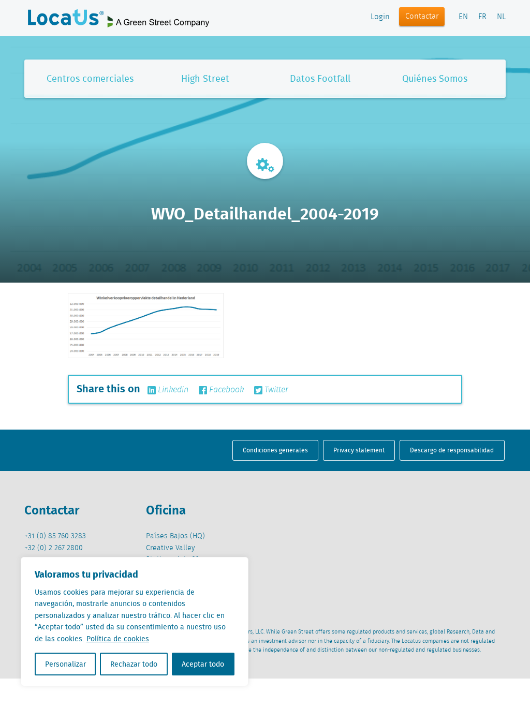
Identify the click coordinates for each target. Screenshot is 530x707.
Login (380, 17)
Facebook (225, 390)
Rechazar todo (133, 664)
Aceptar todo (203, 664)
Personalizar (65, 664)
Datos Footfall (320, 78)
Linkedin (172, 390)
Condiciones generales (275, 450)
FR (482, 17)
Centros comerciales (90, 78)
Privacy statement (359, 450)
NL (501, 17)
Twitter (275, 390)
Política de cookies (117, 639)
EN (463, 17)
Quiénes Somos (434, 78)
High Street (205, 78)
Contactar (422, 16)
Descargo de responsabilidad (452, 450)
